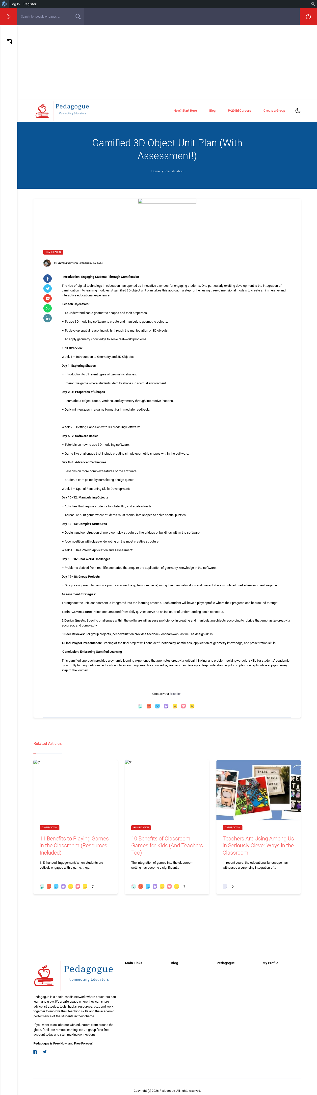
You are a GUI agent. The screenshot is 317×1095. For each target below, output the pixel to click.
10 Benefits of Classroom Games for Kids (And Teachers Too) (167, 845)
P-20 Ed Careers (239, 110)
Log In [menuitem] (15, 4)
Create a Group (274, 110)
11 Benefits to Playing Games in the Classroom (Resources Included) (74, 845)
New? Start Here (185, 110)
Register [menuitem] (30, 4)
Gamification (53, 252)
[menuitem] (4, 4)
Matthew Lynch (68, 263)
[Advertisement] (167, 62)
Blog (212, 110)
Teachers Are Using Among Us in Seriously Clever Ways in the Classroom (258, 845)
